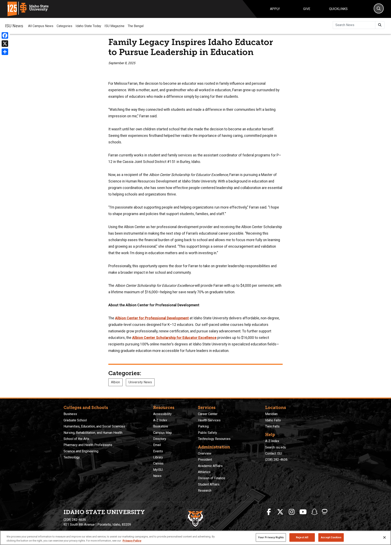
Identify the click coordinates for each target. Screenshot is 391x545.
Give (306, 9)
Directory (159, 439)
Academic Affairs (210, 466)
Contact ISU (273, 453)
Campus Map (162, 433)
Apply (275, 9)
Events (158, 451)
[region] (195, 538)
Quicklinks (338, 9)
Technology (72, 457)
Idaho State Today (88, 26)
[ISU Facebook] (269, 512)
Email (157, 445)
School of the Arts (76, 439)
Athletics (204, 472)
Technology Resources (214, 439)
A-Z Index (160, 420)
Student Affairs (209, 484)
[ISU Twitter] (280, 512)
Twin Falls (272, 426)
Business (70, 414)
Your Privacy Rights (271, 537)
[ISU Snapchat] (314, 512)
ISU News (14, 25)
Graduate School (75, 420)
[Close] (384, 537)
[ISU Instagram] (292, 512)
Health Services (209, 420)
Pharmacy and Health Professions (88, 445)
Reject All (302, 537)
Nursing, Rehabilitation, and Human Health (93, 433)
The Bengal (136, 26)
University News (140, 382)
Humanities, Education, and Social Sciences (94, 426)
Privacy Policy (132, 540)
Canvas (158, 463)
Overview (204, 453)
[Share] (5, 52)
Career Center (207, 414)
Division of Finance (211, 478)
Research (204, 490)
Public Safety (207, 433)
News (157, 476)
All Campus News (40, 26)
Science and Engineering (81, 451)
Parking (203, 426)
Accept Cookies (331, 537)
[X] (5, 44)
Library (158, 457)
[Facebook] (5, 35)
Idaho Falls (273, 420)
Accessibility (162, 414)
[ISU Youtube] (303, 512)
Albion (115, 382)
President (205, 459)
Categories (64, 26)
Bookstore (160, 426)
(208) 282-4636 (276, 459)
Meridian (271, 414)
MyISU (158, 470)
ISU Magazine (114, 26)
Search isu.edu (275, 447)
